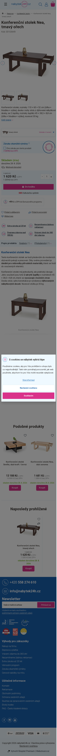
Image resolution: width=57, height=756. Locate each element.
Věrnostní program (10, 665)
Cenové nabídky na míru (13, 673)
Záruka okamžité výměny (14, 669)
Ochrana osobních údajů (13, 697)
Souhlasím (28, 396)
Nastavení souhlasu (28, 388)
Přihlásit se (45, 605)
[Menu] (5, 4)
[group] (14, 462)
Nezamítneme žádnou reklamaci (44, 225)
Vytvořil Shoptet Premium (22, 751)
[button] (15, 482)
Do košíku (30, 186)
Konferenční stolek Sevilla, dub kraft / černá (15, 463)
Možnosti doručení (13, 167)
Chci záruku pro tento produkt (17, 149)
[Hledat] (40, 4)
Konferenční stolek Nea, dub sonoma (42, 463)
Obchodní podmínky (11, 693)
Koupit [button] (15, 487)
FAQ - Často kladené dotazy (15, 708)
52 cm (31, 419)
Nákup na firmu (9, 646)
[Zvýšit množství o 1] (51, 176)
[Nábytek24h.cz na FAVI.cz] (6, 633)
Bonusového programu (32, 202)
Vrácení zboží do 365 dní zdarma (43, 233)
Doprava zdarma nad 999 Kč (16, 233)
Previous (3, 63)
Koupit (28, 568)
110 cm (31, 408)
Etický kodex (8, 704)
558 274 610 (23, 582)
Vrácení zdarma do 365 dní (14, 654)
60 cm (31, 413)
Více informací (29, 380)
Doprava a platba (10, 650)
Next (54, 63)
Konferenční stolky (36, 346)
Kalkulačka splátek (31, 193)
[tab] (10, 243)
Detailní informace (28, 120)
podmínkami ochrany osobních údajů (17, 613)
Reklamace (7, 689)
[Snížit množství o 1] (42, 176)
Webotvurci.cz (42, 751)
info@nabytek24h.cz (25, 591)
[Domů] (4, 14)
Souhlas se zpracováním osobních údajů (21, 701)
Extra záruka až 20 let (16, 226)
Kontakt (5, 686)
